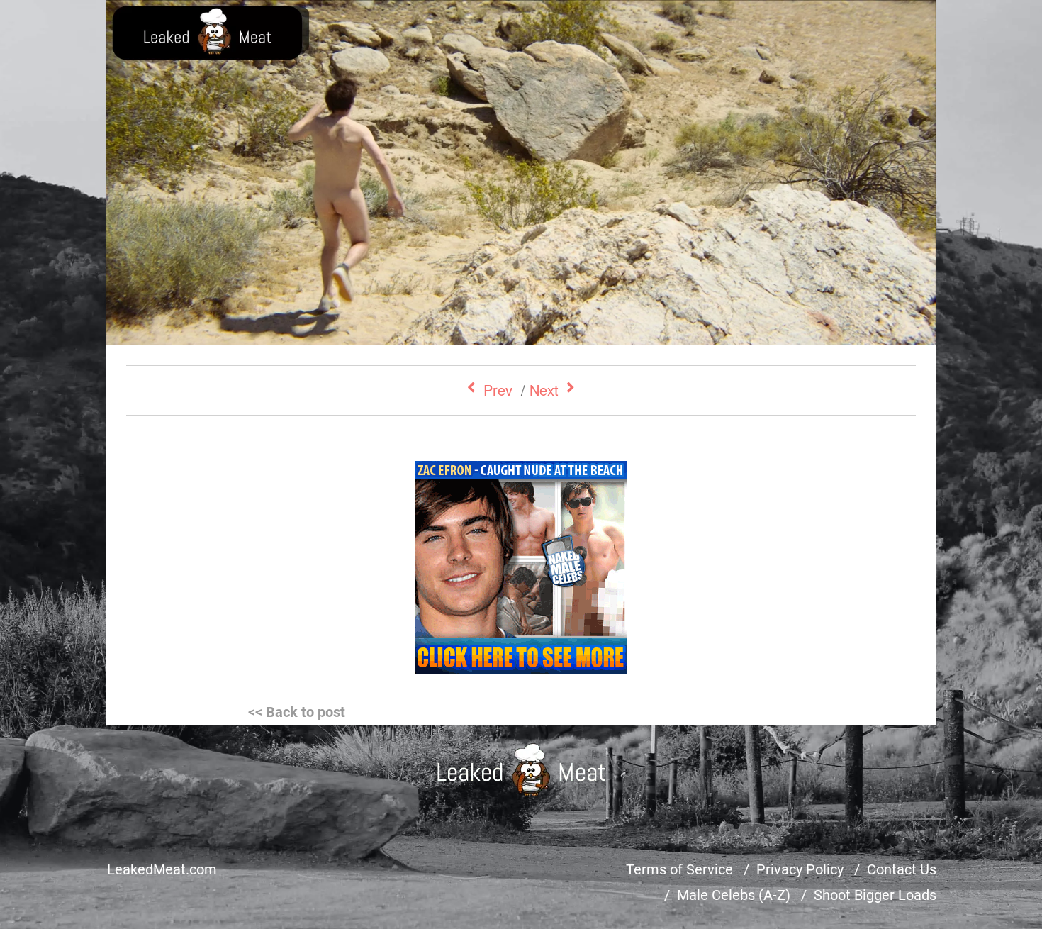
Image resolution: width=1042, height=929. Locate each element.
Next (544, 389)
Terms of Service (679, 869)
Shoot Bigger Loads (875, 894)
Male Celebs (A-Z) (733, 894)
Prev (498, 389)
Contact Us (901, 869)
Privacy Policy (800, 869)
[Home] (521, 770)
